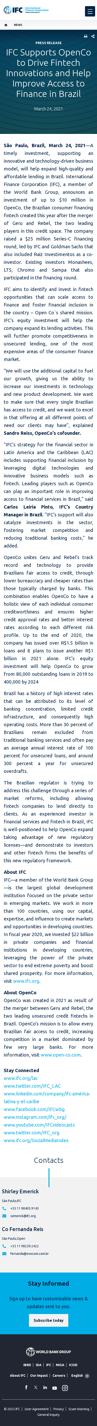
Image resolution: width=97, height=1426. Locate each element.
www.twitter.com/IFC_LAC (32, 1086)
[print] (84, 37)
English (77, 1375)
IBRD (27, 1365)
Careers (59, 1375)
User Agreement (37, 1409)
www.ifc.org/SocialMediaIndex (36, 1140)
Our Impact (39, 1375)
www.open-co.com (61, 1054)
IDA (38, 1365)
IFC (48, 1365)
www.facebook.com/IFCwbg (34, 1109)
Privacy (58, 1409)
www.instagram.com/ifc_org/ (35, 1117)
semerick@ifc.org (23, 1216)
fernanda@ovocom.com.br (29, 1254)
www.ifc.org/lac (21, 1078)
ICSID (73, 1365)
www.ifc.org (26, 981)
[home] (6, 25)
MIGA (60, 1365)
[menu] (90, 11)
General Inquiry (48, 1415)
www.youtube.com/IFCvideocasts (39, 1125)
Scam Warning (79, 1409)
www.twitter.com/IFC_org (32, 1132)
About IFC (17, 1375)
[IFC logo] (26, 10)
